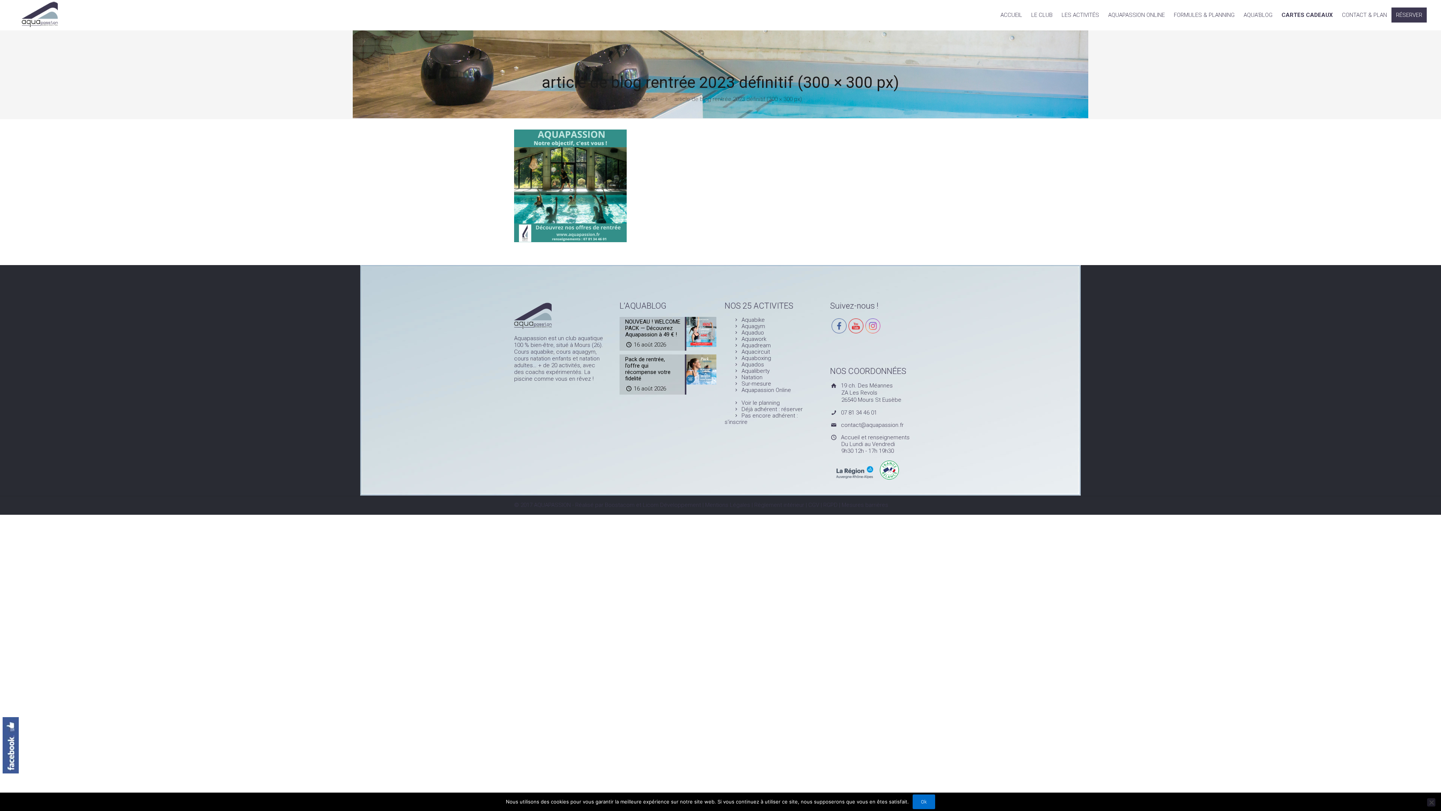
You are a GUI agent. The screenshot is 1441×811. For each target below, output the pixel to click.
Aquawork (754, 339)
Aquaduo (753, 332)
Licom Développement (672, 505)
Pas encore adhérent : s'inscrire (761, 418)
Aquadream (756, 345)
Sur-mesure (756, 383)
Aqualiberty (756, 371)
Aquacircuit (756, 351)
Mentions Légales (727, 505)
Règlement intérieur (779, 505)
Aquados (753, 364)
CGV (813, 505)
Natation (752, 377)
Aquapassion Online (766, 390)
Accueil (648, 99)
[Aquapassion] (39, 13)
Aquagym (753, 326)
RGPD (830, 505)
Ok (924, 802)
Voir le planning (761, 402)
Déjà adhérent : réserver (772, 409)
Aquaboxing (756, 358)
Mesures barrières (865, 505)
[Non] (1431, 802)
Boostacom (620, 505)
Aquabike (753, 320)
